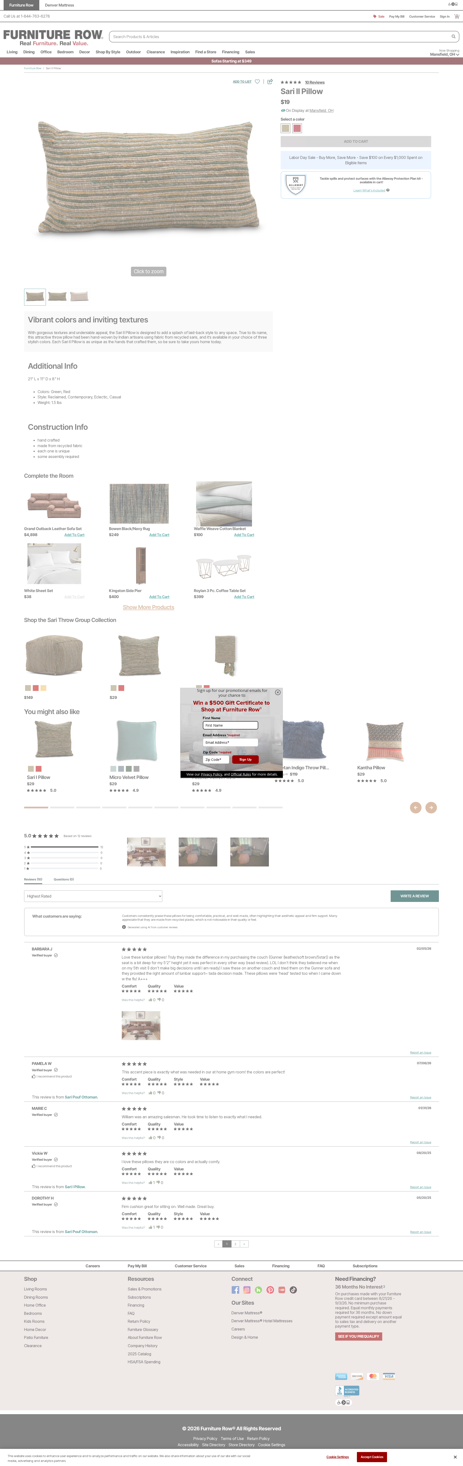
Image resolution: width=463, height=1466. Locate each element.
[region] (231, 1457)
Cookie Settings (338, 1457)
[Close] (455, 1457)
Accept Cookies (372, 1457)
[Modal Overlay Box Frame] (231, 733)
